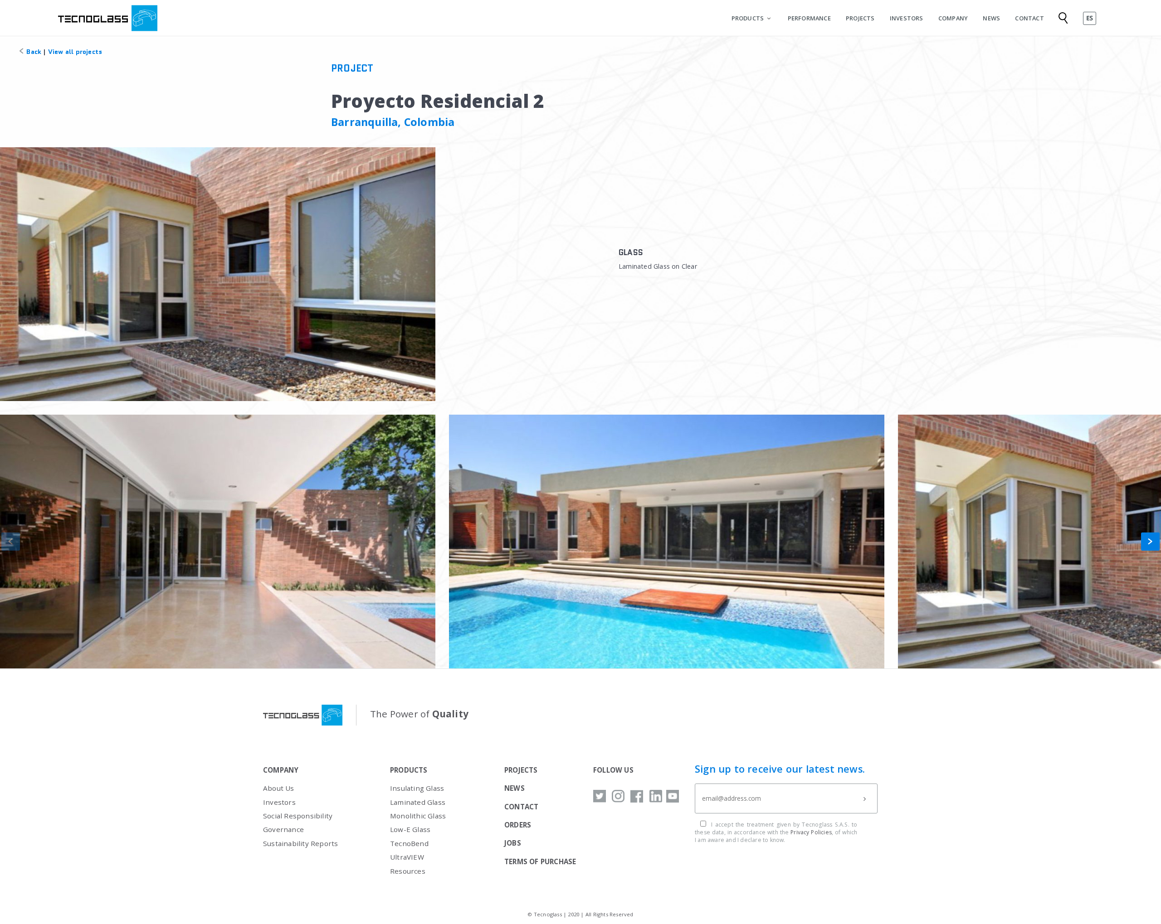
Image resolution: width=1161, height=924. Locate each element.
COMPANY (953, 18)
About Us (278, 788)
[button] (1150, 541)
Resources (407, 871)
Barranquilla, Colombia (392, 122)
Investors (279, 802)
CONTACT (1029, 18)
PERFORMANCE (809, 18)
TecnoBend (409, 843)
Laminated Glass (417, 802)
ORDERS (517, 824)
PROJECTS (860, 18)
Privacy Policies (811, 832)
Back (32, 51)
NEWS (991, 18)
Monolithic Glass (418, 815)
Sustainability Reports (300, 843)
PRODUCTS (748, 18)
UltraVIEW (407, 856)
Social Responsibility (297, 815)
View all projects (75, 51)
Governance (283, 829)
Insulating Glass (417, 788)
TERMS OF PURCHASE (540, 861)
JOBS (512, 842)
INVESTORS (906, 18)
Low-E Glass (410, 829)
